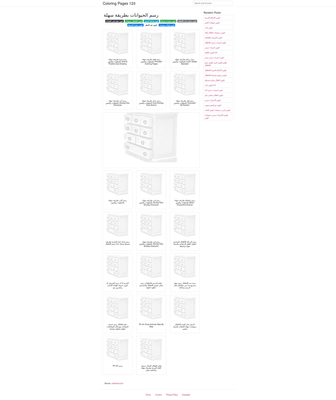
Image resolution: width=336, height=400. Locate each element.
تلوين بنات (209, 27)
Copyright (186, 394)
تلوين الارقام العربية (212, 17)
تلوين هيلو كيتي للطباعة (114, 21)
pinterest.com (117, 383)
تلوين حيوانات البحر (212, 22)
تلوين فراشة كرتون (151, 21)
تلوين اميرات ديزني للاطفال (215, 42)
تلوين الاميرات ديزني (213, 100)
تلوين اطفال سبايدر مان (214, 95)
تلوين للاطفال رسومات (133, 21)
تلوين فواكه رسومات (166, 25)
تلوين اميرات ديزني (212, 47)
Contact (158, 394)
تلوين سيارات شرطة (168, 21)
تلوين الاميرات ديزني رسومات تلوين (216, 116)
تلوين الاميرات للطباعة (213, 37)
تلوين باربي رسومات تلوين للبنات (217, 110)
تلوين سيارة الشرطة (135, 25)
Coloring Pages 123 (119, 3)
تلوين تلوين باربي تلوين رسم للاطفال (216, 63)
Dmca (148, 394)
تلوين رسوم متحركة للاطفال (216, 75)
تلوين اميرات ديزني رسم (214, 57)
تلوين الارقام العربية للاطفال (215, 70)
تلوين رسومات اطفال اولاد (215, 32)
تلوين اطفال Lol (211, 52)
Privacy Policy (172, 394)
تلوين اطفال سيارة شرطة (215, 80)
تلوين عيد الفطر (151, 25)
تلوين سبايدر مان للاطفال (187, 21)
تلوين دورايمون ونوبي (213, 105)
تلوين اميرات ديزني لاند (214, 90)
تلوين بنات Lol (210, 85)
